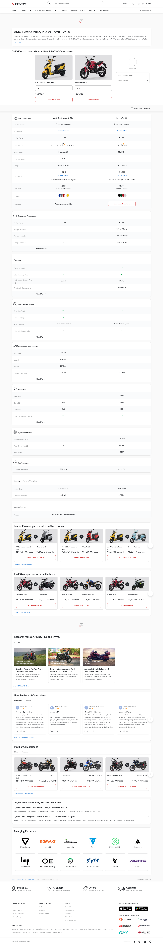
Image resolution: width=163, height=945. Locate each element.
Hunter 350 (15, 929)
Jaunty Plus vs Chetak (35, 557)
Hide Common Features (142, 108)
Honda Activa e (134, 547)
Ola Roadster (42, 595)
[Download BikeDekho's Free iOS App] (125, 908)
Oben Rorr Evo (88, 595)
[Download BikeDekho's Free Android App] (141, 908)
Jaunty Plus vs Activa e (127, 557)
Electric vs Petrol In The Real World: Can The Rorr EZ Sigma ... (29, 670)
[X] (139, 942)
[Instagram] (150, 942)
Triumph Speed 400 (94, 929)
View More (40, 249)
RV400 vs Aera (127, 605)
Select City (145, 10)
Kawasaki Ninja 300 (45, 932)
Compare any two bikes (22, 612)
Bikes (16, 752)
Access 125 (58, 929)
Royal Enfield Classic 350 (27, 929)
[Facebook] (134, 942)
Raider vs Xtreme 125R (81, 786)
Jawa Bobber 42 (57, 932)
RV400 (28, 700)
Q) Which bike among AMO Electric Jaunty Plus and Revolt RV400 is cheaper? (44, 817)
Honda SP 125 (45, 929)
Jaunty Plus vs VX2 (81, 557)
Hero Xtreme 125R (107, 929)
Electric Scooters (63, 131)
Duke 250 (35, 932)
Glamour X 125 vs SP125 (127, 786)
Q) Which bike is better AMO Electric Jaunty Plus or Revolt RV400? (40, 807)
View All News (24, 686)
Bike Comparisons (26, 793)
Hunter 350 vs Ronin (36, 786)
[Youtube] (145, 942)
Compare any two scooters (23, 564)
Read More (18, 43)
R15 (52, 929)
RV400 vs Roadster (35, 605)
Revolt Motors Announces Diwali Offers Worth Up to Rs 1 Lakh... (62, 670)
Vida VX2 (86, 547)
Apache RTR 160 (16, 932)
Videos (29, 643)
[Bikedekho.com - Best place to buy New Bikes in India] (19, 3)
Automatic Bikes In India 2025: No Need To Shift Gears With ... (97, 670)
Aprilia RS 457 (27, 932)
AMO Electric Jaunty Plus (44, 82)
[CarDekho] (125, 919)
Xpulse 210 (74, 929)
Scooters (25, 752)
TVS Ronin (66, 929)
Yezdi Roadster (83, 929)
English (125, 3)
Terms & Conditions (18, 913)
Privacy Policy (17, 917)
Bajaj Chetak (41, 547)
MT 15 (38, 929)
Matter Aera (133, 595)
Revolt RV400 (80, 82)
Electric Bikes (122, 131)
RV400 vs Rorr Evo (81, 605)
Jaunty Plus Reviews (27, 737)
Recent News (18, 643)
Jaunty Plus (18, 700)
